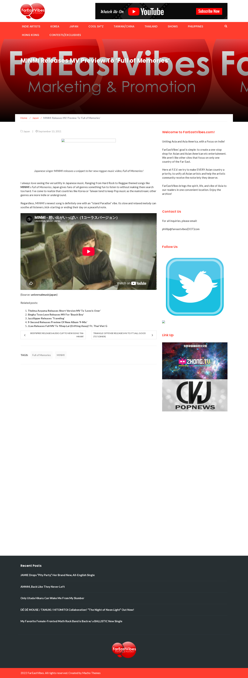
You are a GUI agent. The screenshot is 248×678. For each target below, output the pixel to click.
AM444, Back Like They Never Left (43, 586)
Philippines (195, 26)
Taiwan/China (124, 26)
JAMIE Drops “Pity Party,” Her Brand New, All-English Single (58, 575)
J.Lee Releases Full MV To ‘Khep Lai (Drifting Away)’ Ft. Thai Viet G (67, 325)
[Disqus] (89, 415)
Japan (73, 26)
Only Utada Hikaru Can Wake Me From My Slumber (52, 598)
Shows (173, 26)
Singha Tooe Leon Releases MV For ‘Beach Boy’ (56, 314)
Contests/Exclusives (65, 35)
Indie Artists (31, 26)
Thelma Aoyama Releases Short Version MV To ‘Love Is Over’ (64, 310)
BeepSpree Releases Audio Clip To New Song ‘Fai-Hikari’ (57, 335)
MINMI (61, 355)
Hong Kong (30, 35)
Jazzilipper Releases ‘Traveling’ (46, 318)
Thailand (151, 26)
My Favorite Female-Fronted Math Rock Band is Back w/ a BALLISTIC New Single (71, 621)
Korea (54, 26)
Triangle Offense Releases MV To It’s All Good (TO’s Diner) (119, 335)
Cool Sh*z (95, 26)
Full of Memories (41, 355)
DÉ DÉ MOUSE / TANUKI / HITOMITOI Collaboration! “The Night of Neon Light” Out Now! (77, 609)
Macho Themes (91, 673)
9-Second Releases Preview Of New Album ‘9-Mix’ (57, 322)
